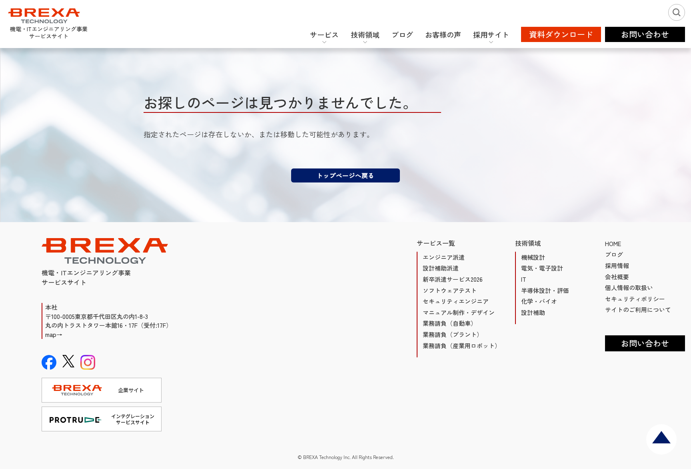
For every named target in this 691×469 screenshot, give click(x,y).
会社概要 (617, 277)
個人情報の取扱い (629, 287)
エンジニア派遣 (444, 257)
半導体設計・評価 (545, 290)
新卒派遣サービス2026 (453, 279)
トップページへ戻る (345, 175)
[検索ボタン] (677, 12)
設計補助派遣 (441, 268)
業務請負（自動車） (450, 323)
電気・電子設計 (542, 268)
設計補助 (533, 312)
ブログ (614, 254)
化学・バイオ (539, 301)
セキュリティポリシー (635, 299)
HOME (613, 243)
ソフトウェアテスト (450, 290)
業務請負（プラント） (453, 334)
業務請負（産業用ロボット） (462, 345)
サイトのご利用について (638, 309)
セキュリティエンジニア (456, 301)
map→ (53, 334)
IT (523, 279)
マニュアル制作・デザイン (459, 312)
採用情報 (617, 265)
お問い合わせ (645, 343)
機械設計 (533, 257)
